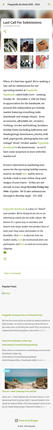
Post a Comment (12, 273)
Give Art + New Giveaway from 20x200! (19, 391)
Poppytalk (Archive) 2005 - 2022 (24, 4)
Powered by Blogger (28, 420)
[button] (5, 31)
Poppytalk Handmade (14, 209)
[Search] (49, 4)
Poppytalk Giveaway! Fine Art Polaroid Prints (22, 315)
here (24, 173)
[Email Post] (5, 253)
